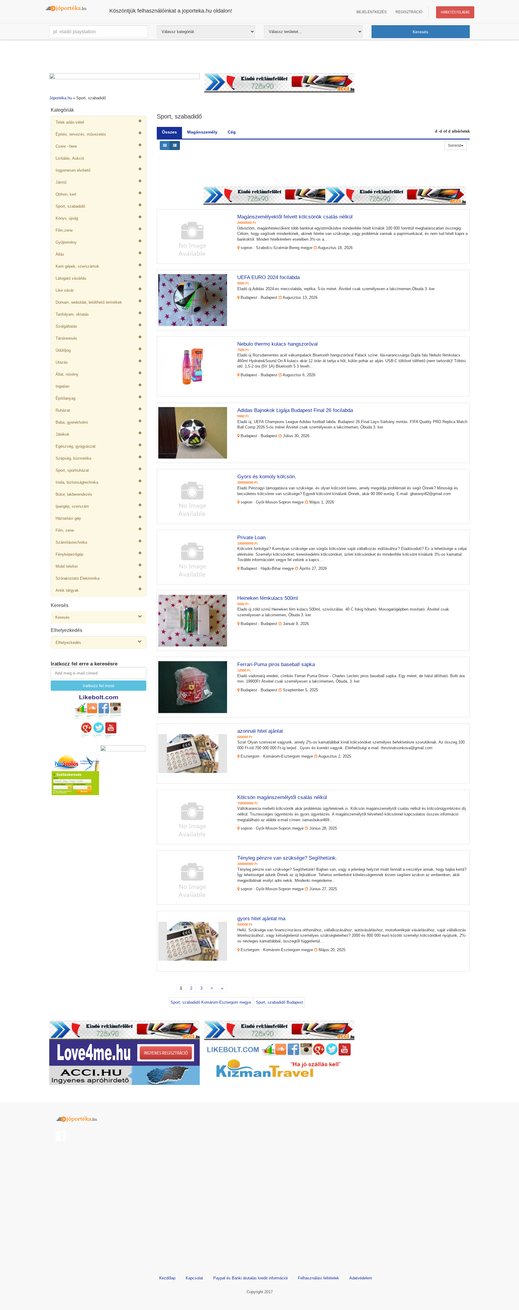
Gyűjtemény (66, 242)
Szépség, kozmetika (73, 458)
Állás (60, 254)
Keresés (62, 617)
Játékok (62, 434)
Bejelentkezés (372, 12)
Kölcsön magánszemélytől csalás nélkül (282, 797)
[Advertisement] (259, 57)
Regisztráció (409, 12)
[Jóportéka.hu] (77, 1118)
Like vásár (65, 290)
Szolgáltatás (66, 326)
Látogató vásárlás (71, 278)
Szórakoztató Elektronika (77, 578)
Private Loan (251, 537)
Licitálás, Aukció (70, 158)
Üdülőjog (63, 350)
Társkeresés (66, 338)
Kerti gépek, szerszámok (77, 266)
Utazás (62, 362)
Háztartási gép (68, 518)
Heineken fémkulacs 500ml (267, 598)
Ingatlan (62, 386)
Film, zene (65, 530)
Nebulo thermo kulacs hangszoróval (277, 344)
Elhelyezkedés (68, 642)
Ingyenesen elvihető (73, 170)
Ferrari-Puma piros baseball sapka (276, 664)
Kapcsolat (194, 1278)
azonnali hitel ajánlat (260, 731)
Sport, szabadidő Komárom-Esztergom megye (211, 1002)
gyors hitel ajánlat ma (261, 918)
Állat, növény (67, 374)
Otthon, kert (66, 194)
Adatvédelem (360, 1278)
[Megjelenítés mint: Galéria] (165, 145)
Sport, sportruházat (72, 470)
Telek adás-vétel (70, 122)
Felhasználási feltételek (318, 1278)
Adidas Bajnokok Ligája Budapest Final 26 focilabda (295, 410)
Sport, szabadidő (70, 206)
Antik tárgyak (67, 590)
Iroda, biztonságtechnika (77, 482)
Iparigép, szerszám (72, 506)
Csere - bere (66, 146)
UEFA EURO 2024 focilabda (268, 277)
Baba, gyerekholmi (72, 422)
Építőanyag (65, 398)
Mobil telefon (67, 566)
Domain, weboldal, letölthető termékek (89, 302)
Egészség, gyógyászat (76, 446)
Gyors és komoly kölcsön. (266, 476)
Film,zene (64, 230)
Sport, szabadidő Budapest (279, 1002)
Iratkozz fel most (98, 685)
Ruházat (63, 410)
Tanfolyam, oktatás (72, 314)
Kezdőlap (167, 1278)
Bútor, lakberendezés (74, 494)
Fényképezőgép (69, 554)
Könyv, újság (67, 218)
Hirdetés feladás (455, 12)
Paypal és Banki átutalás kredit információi (250, 1278)
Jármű (61, 182)
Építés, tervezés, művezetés (81, 134)
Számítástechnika (71, 542)
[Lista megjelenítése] (175, 145)
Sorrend (454, 145)
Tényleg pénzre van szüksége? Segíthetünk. (287, 858)
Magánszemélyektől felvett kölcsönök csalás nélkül (295, 217)
